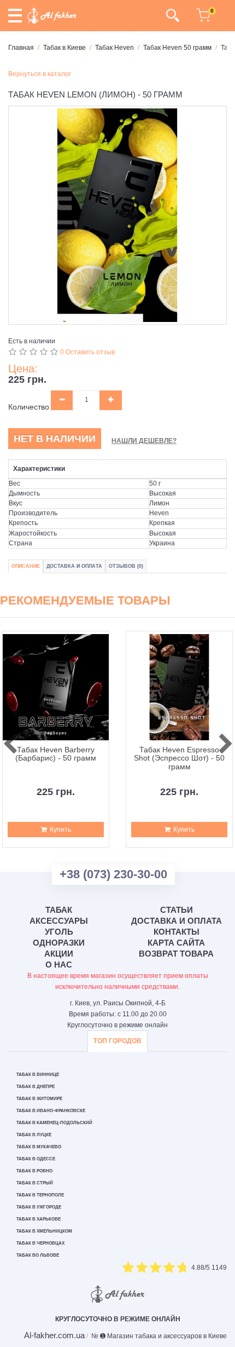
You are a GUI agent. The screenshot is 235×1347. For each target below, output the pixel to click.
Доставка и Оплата (74, 566)
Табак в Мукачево (38, 1146)
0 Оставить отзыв (87, 352)
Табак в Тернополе (40, 1195)
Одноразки (59, 942)
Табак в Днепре (35, 1086)
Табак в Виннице (37, 1074)
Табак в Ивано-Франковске (50, 1110)
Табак (58, 909)
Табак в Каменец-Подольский (54, 1122)
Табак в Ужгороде (38, 1207)
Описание (25, 566)
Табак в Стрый (34, 1183)
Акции (58, 953)
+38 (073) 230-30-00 (113, 874)
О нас (58, 964)
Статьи (176, 909)
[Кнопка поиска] (172, 15)
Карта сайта (176, 942)
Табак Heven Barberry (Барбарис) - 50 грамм (55, 754)
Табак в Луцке (33, 1134)
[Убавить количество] (62, 400)
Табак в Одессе (35, 1158)
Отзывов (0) (126, 566)
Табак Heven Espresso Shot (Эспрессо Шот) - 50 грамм (179, 758)
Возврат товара (176, 953)
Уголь (59, 931)
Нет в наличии (55, 438)
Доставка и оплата (176, 920)
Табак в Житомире (39, 1098)
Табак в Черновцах (40, 1243)
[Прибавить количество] (110, 400)
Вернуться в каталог (39, 74)
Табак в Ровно (34, 1170)
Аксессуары (59, 920)
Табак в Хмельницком (44, 1231)
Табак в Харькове (38, 1219)
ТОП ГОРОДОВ (117, 1041)
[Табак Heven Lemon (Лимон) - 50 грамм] (117, 215)
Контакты (176, 931)
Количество (28, 406)
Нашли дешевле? (144, 441)
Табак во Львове (37, 1255)
